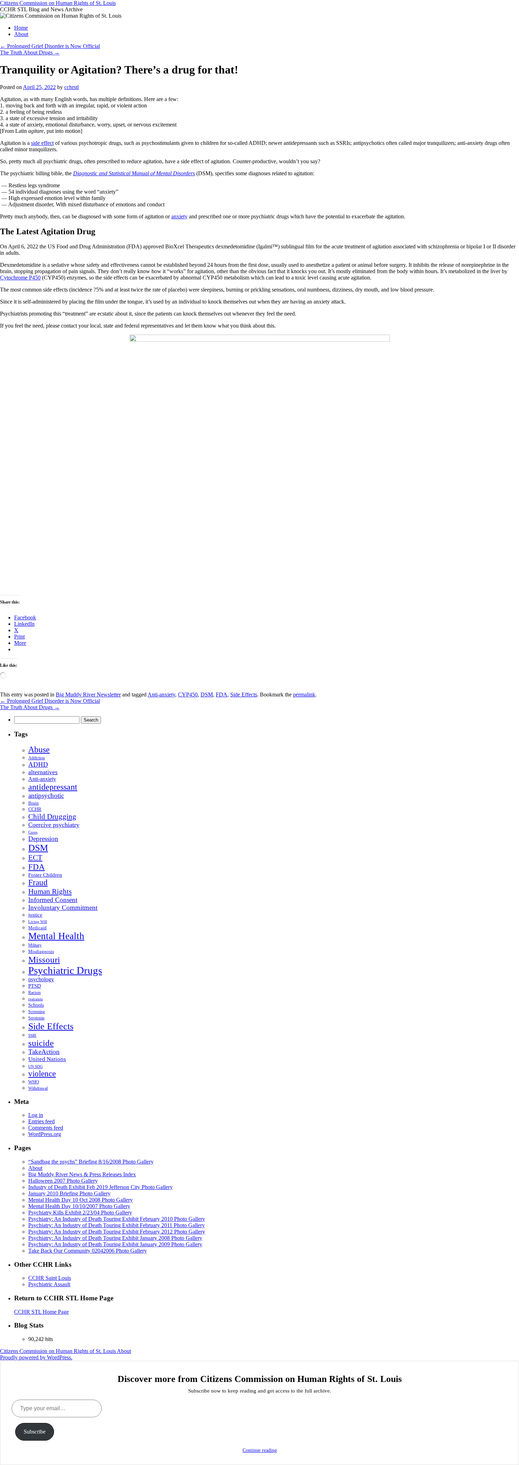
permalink (304, 695)
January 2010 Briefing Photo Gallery (69, 1193)
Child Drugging (52, 816)
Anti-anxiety (161, 695)
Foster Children (45, 875)
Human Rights (50, 891)
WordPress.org (44, 1134)
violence (42, 1073)
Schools (36, 1005)
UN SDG (35, 1066)
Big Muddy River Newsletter (88, 695)
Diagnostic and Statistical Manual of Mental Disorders (134, 173)
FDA (221, 695)
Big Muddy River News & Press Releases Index (82, 1174)
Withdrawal (38, 1088)
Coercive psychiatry (53, 824)
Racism (34, 992)
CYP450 (188, 695)
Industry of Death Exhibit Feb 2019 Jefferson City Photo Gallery (100, 1187)
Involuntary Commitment (62, 907)
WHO (33, 1081)
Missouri (44, 959)
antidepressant (52, 787)
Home (21, 28)
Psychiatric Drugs (65, 970)
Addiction (36, 757)
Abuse (39, 749)
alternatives (43, 772)
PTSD (34, 986)
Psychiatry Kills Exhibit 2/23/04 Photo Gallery (80, 1213)
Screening (36, 1011)
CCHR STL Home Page (41, 1312)
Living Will (37, 922)
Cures (32, 832)
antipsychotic (46, 795)
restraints (35, 999)
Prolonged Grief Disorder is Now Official (50, 46)
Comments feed (45, 1128)
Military (35, 945)
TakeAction (44, 1051)
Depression (43, 838)
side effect (42, 143)
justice (35, 915)
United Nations (47, 1059)
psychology (41, 979)
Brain (33, 803)
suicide (41, 1043)
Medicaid (37, 927)
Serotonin (36, 1018)
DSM (207, 695)
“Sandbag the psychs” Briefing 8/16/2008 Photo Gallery (91, 1162)
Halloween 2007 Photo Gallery (63, 1181)
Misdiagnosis (41, 951)
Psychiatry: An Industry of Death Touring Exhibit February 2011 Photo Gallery (116, 1225)
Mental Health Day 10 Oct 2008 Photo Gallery (80, 1200)
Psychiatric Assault (49, 1284)
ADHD (38, 764)
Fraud (38, 882)
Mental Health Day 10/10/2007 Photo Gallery (79, 1206)
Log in (35, 1115)
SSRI (32, 1035)
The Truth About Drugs (30, 52)
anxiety (179, 216)
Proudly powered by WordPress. (36, 1357)
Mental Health (56, 936)
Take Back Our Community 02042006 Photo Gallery (87, 1251)
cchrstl (71, 87)
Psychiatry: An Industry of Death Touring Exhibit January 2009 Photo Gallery (115, 1244)
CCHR (34, 809)
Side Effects (243, 695)
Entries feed (41, 1121)
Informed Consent (52, 900)
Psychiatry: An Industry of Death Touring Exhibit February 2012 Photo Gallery (116, 1232)
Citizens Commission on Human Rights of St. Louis (58, 3)
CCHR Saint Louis (49, 1278)
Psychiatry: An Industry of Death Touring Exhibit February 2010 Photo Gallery (116, 1219)
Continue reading (260, 1450)
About (21, 34)
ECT (35, 857)
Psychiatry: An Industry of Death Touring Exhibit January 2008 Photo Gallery (115, 1238)
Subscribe (35, 1432)
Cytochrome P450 (20, 278)
